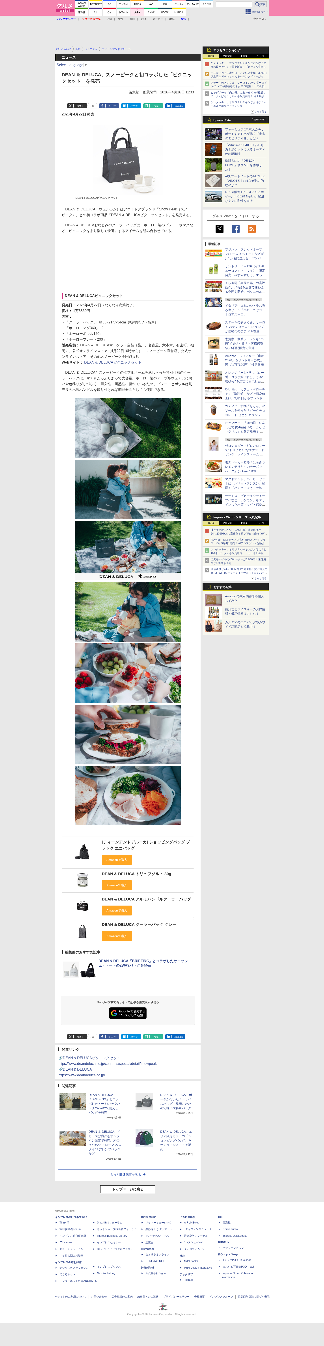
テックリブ (186, 1274)
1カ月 (260, 56)
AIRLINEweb (191, 1222)
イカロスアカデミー (196, 1249)
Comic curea (230, 1229)
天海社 (227, 1222)
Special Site (222, 120)
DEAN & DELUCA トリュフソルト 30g (136, 874)
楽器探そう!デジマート (159, 1229)
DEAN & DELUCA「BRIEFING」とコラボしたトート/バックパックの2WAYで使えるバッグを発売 (104, 1103)
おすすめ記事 (222, 587)
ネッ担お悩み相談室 (71, 1255)
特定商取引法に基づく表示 (254, 1296)
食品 (120, 18)
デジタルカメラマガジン (74, 1267)
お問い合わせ (99, 1296)
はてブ (134, 106)
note (156, 106)
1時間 (211, 56)
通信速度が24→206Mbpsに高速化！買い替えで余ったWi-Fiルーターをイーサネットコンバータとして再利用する (239, 573)
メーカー (158, 18)
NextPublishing (106, 1273)
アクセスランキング (227, 50)
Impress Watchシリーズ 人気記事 (237, 517)
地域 (172, 18)
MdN (182, 1255)
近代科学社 (147, 1267)
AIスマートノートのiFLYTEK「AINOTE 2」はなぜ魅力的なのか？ (245, 181)
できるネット (67, 1274)
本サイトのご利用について (70, 1296)
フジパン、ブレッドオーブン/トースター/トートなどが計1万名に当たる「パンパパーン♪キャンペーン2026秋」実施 (244, 258)
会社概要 (199, 1296)
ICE (220, 1217)
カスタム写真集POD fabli (239, 1266)
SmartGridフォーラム (109, 1222)
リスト (93, 106)
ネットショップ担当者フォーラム (117, 1229)
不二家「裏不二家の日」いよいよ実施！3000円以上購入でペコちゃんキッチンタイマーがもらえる (239, 76)
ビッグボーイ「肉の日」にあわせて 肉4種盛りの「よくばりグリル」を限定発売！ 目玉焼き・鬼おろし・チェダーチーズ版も (239, 96)
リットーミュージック (158, 1222)
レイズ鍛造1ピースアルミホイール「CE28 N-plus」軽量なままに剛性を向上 (244, 196)
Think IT (64, 1222)
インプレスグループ (221, 1296)
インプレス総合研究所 (73, 1235)
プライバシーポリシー (176, 1296)
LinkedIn (178, 106)
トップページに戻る (128, 1189)
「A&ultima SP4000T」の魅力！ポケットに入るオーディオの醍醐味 (245, 149)
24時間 (227, 56)
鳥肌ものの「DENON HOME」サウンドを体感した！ (243, 165)
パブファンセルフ (233, 1247)
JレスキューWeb (194, 1242)
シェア (112, 106)
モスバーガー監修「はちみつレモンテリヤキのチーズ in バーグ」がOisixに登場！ (245, 466)
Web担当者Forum (70, 1229)
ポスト (80, 106)
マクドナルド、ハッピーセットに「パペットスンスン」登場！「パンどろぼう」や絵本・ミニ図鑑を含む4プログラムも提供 (245, 487)
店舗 (109, 18)
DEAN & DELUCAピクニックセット (113, 362)
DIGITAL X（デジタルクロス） (115, 1249)
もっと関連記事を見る (125, 1174)
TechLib (189, 1279)
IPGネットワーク (228, 1254)
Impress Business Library (112, 1235)
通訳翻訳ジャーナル (196, 1235)
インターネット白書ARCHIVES (78, 1281)
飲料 (132, 18)
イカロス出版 (188, 1217)
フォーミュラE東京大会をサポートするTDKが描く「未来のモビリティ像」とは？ (245, 134)
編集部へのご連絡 (147, 1296)
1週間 (244, 56)
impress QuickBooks (235, 1235)
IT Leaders (66, 1242)
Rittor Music (148, 1217)
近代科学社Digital (155, 1273)
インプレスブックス (109, 1266)
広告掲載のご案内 (122, 1296)
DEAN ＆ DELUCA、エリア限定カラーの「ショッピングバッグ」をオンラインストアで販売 (176, 1140)
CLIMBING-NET (154, 1261)
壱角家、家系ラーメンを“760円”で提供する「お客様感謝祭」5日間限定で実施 (245, 343)
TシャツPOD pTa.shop (237, 1260)
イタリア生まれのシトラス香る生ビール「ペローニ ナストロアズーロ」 (245, 310)
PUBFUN (223, 1242)
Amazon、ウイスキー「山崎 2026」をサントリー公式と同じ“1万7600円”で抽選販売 (244, 360)
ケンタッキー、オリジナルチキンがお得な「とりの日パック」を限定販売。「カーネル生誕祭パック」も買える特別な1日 (238, 66)
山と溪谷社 (147, 1249)
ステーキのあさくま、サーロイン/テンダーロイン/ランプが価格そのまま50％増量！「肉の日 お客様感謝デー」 (239, 86)
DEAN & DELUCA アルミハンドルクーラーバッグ (146, 899)
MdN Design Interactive (198, 1267)
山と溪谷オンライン (157, 1254)
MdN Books (191, 1261)
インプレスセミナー (109, 1242)
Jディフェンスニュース (198, 1229)
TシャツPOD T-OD (157, 1235)
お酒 (143, 18)
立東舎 (149, 1242)
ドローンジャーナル (71, 1249)
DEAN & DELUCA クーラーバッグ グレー (139, 924)
